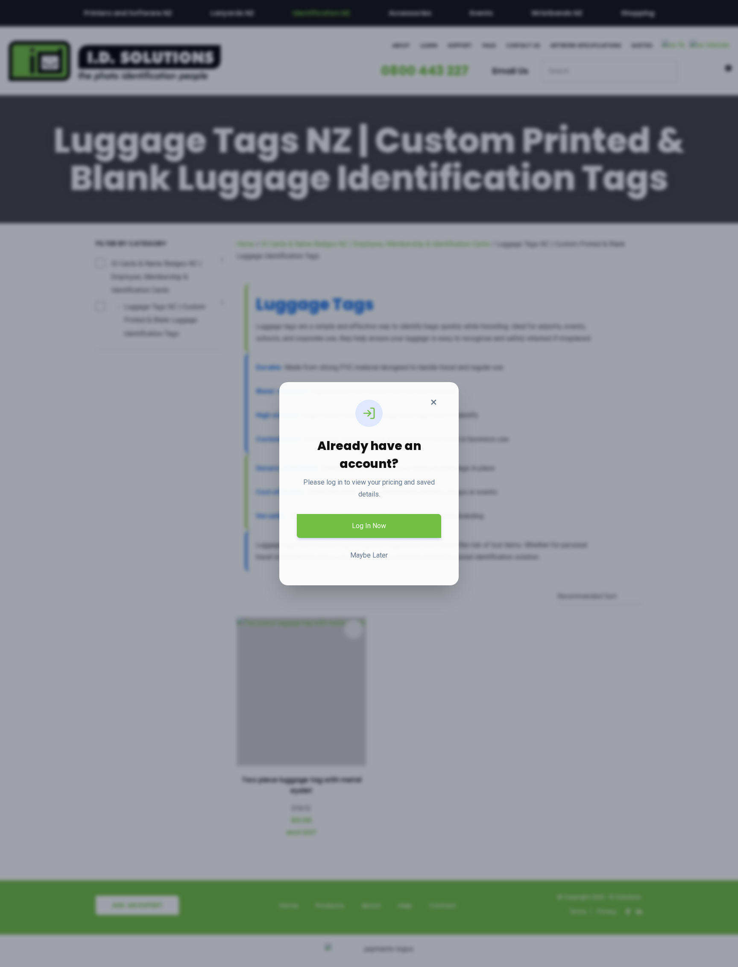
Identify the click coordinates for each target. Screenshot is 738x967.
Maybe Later (369, 555)
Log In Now (369, 526)
